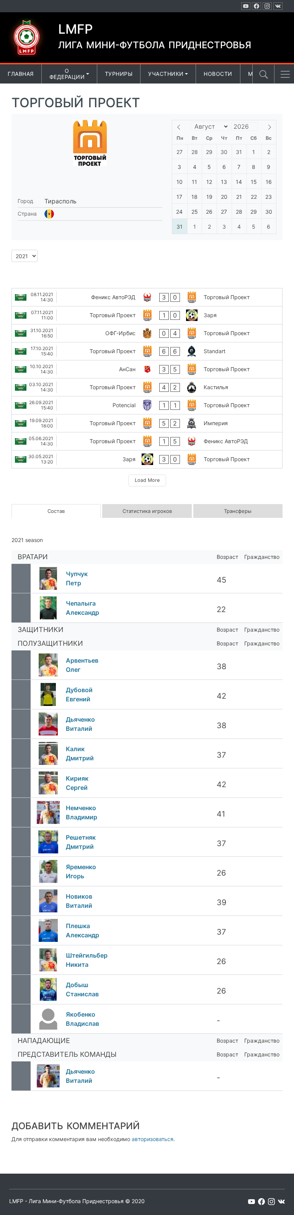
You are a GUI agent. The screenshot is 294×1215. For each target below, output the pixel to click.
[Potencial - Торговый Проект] (147, 405)
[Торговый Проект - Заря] (147, 315)
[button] (285, 74)
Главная (21, 73)
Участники (166, 73)
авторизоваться (152, 1139)
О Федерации (67, 73)
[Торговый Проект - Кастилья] (147, 387)
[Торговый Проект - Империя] (147, 423)
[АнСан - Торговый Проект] (147, 369)
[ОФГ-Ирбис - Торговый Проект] (147, 333)
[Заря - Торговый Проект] (147, 459)
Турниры (119, 73)
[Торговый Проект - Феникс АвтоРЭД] (147, 441)
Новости (218, 73)
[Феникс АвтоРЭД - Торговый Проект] (147, 297)
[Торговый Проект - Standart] (147, 351)
